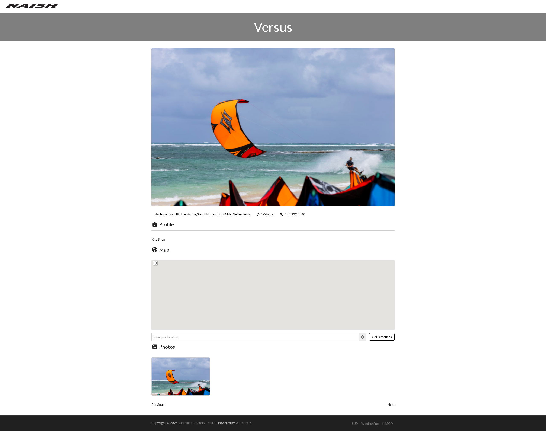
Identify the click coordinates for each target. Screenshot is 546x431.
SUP (355, 423)
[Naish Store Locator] (32, 5)
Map (164, 249)
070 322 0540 (295, 214)
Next (391, 404)
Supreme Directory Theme (197, 423)
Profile (166, 224)
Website (267, 214)
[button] (273, 292)
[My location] (362, 337)
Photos (167, 347)
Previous (157, 404)
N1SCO (387, 423)
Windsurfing (370, 423)
